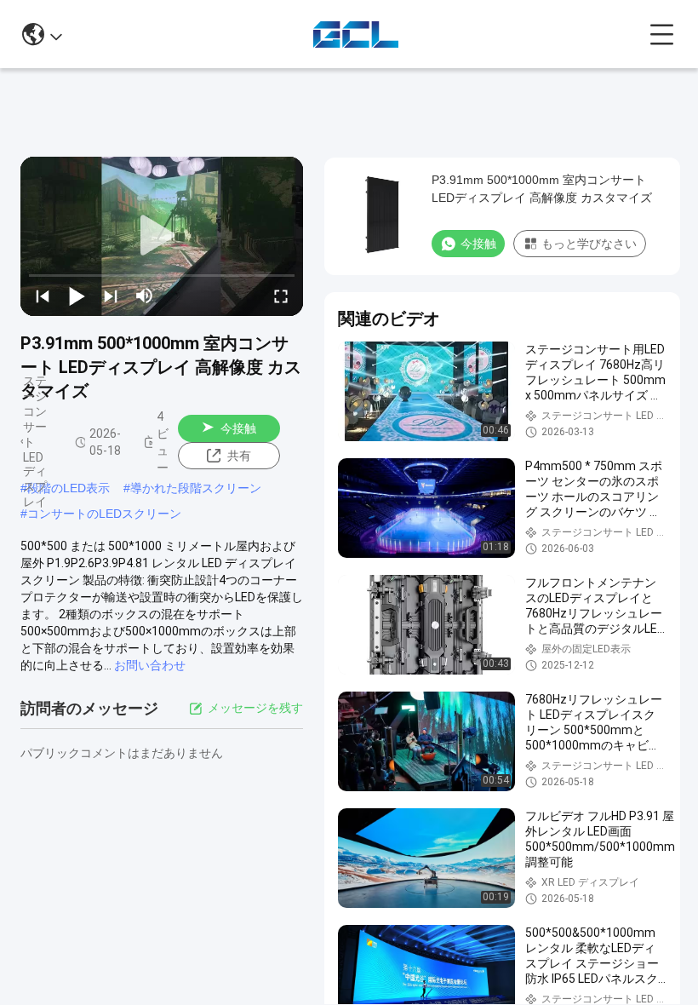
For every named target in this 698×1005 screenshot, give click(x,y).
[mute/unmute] (145, 295)
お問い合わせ (150, 665)
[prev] (43, 295)
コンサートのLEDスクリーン (104, 513)
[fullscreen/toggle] (281, 295)
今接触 (238, 428)
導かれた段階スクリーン (195, 488)
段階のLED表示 (68, 488)
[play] (161, 236)
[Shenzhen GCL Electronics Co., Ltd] (355, 34)
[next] (111, 295)
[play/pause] (77, 295)
